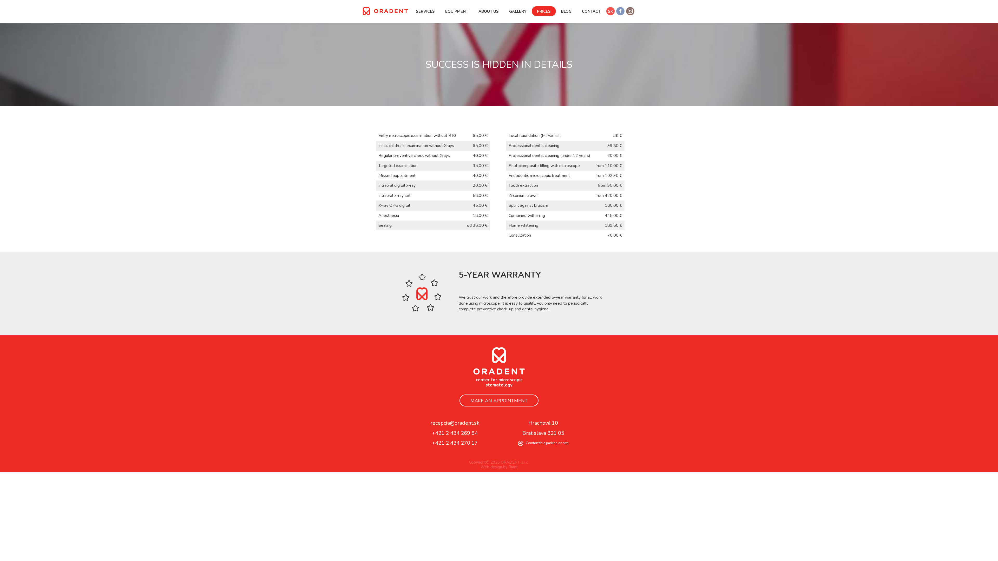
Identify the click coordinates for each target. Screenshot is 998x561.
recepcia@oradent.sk (455, 423)
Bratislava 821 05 (543, 433)
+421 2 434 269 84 (455, 433)
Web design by (494, 467)
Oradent (499, 361)
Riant (513, 467)
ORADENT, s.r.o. (385, 11)
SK (610, 11)
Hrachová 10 (543, 423)
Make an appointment (499, 401)
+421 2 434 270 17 (455, 443)
